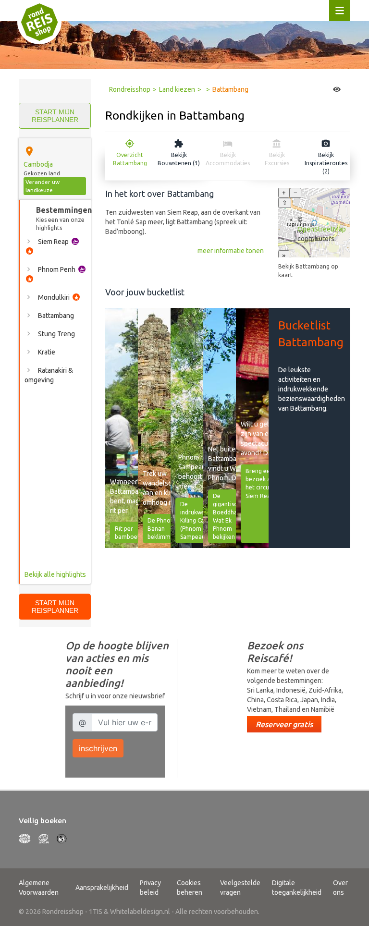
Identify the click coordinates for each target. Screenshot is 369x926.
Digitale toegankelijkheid (296, 887)
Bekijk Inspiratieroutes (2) (326, 163)
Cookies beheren (189, 887)
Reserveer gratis (284, 724)
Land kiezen (177, 89)
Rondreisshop (129, 89)
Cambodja (38, 164)
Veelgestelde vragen (240, 887)
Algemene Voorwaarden (39, 887)
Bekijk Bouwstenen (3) (179, 159)
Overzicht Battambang (130, 159)
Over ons (340, 887)
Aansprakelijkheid (101, 887)
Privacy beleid (150, 887)
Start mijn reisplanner (55, 115)
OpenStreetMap (321, 229)
